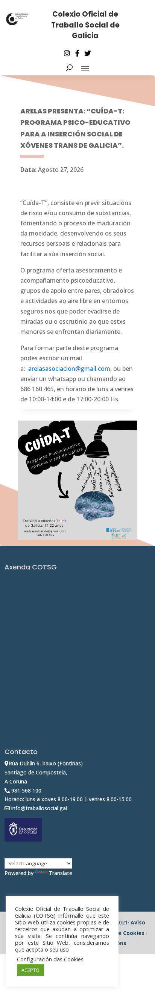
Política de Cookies (118, 932)
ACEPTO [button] (30, 970)
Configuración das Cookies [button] (50, 959)
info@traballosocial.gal (39, 808)
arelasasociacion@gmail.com (69, 368)
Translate (60, 873)
